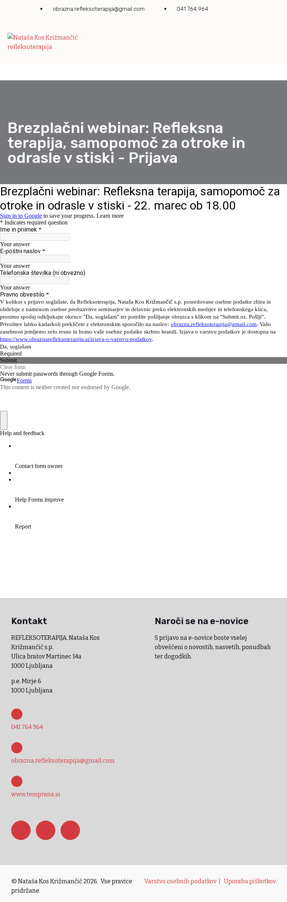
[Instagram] (250, 10)
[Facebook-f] (228, 10)
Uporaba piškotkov (250, 881)
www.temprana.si (35, 794)
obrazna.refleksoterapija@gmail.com (63, 760)
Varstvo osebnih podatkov (180, 881)
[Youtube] (272, 10)
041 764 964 (27, 727)
